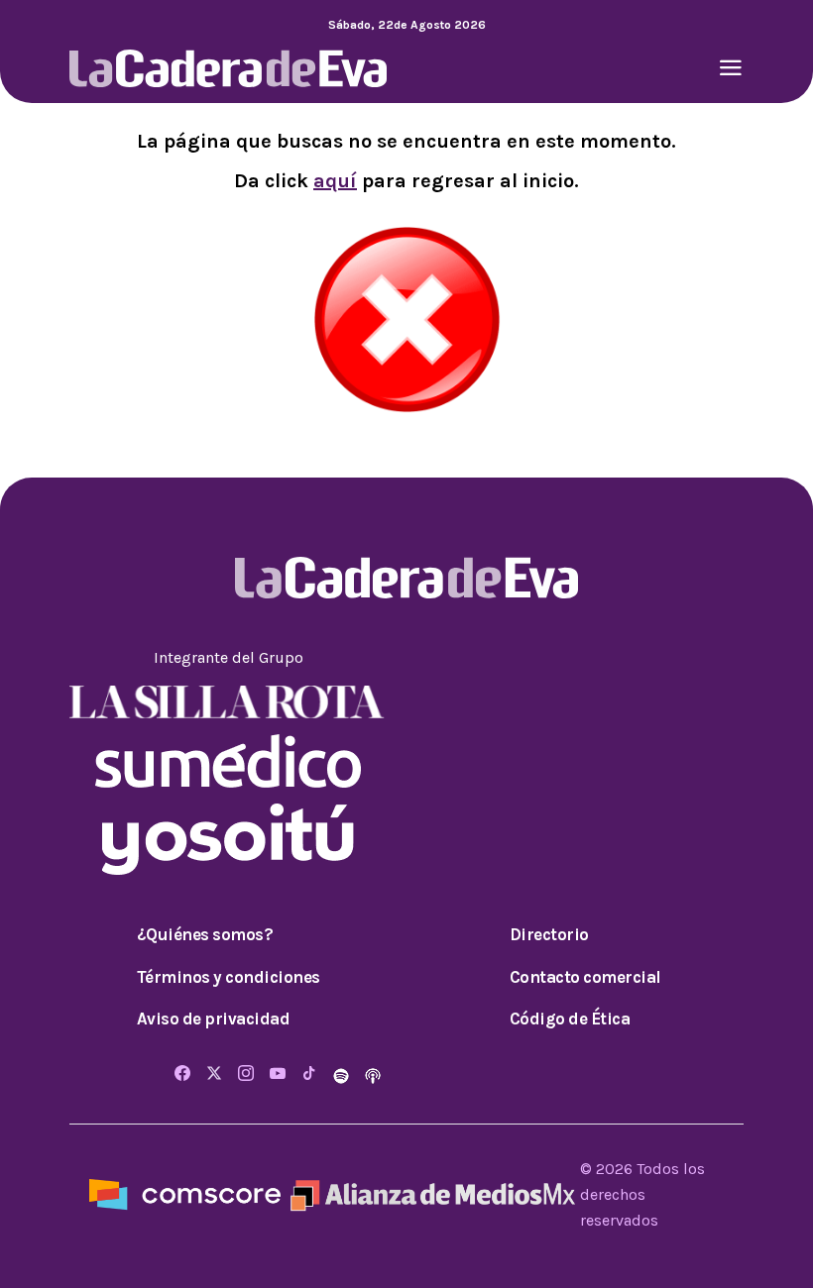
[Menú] (731, 69)
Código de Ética (570, 1018)
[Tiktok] (309, 1074)
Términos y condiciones (228, 977)
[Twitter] (214, 1074)
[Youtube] (278, 1074)
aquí (335, 180)
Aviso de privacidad (213, 1018)
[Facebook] (182, 1074)
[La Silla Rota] (228, 701)
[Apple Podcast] (373, 1074)
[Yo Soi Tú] (228, 837)
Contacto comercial (585, 977)
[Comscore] (185, 1193)
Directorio (549, 934)
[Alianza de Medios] (430, 1193)
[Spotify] (343, 1074)
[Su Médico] (228, 759)
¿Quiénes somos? (205, 934)
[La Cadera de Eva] (228, 66)
